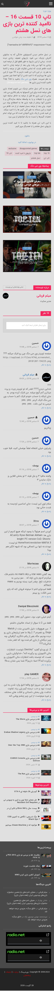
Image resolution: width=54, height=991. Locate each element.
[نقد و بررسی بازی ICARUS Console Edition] (46, 757)
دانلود (27, 136)
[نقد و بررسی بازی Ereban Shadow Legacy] (46, 730)
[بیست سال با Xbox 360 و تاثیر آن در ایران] (46, 809)
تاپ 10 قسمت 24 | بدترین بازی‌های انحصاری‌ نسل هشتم (27, 256)
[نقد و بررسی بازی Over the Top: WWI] (46, 744)
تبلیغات (8, 972)
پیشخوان (27, 975)
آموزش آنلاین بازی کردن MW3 (27, 875)
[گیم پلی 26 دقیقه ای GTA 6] (46, 793)
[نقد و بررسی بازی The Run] (46, 772)
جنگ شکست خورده (31, 866)
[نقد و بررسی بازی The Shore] (46, 718)
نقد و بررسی (35, 716)
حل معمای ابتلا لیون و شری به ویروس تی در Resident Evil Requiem (21, 801)
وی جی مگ (26, 79)
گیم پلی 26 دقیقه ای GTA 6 (25, 791)
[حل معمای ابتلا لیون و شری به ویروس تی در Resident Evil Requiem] (46, 801)
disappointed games (28, 148)
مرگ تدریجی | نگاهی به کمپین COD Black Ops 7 (24, 818)
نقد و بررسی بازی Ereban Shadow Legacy (22, 732)
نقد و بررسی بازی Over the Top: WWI (24, 745)
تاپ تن (47, 158)
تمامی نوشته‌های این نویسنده (14, 287)
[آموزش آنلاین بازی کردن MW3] (46, 875)
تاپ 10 (9, 153)
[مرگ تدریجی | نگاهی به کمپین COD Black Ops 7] (46, 818)
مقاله (20, 177)
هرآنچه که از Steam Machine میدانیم (21, 825)
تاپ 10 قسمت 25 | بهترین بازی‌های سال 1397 (27, 219)
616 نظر (34, 860)
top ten (37, 153)
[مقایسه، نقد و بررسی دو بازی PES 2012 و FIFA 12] (46, 855)
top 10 (47, 153)
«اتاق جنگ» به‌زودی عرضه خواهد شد (28, 910)
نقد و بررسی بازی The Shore (28, 719)
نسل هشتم (35, 158)
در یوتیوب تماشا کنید (27, 142)
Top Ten (47, 12)
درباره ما (16, 972)
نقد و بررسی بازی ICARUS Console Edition (25, 759)
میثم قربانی (28, 375)
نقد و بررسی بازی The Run (29, 774)
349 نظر (34, 878)
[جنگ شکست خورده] (46, 866)
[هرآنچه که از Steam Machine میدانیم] (46, 826)
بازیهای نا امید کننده (23, 153)
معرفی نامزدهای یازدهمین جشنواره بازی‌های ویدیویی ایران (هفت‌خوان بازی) (27, 894)
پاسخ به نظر (46, 364)
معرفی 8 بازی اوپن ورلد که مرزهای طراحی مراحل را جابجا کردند (27, 185)
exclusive (12, 148)
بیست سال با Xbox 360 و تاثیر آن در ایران (23, 809)
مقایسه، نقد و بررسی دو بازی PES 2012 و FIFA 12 (23, 856)
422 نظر (34, 869)
